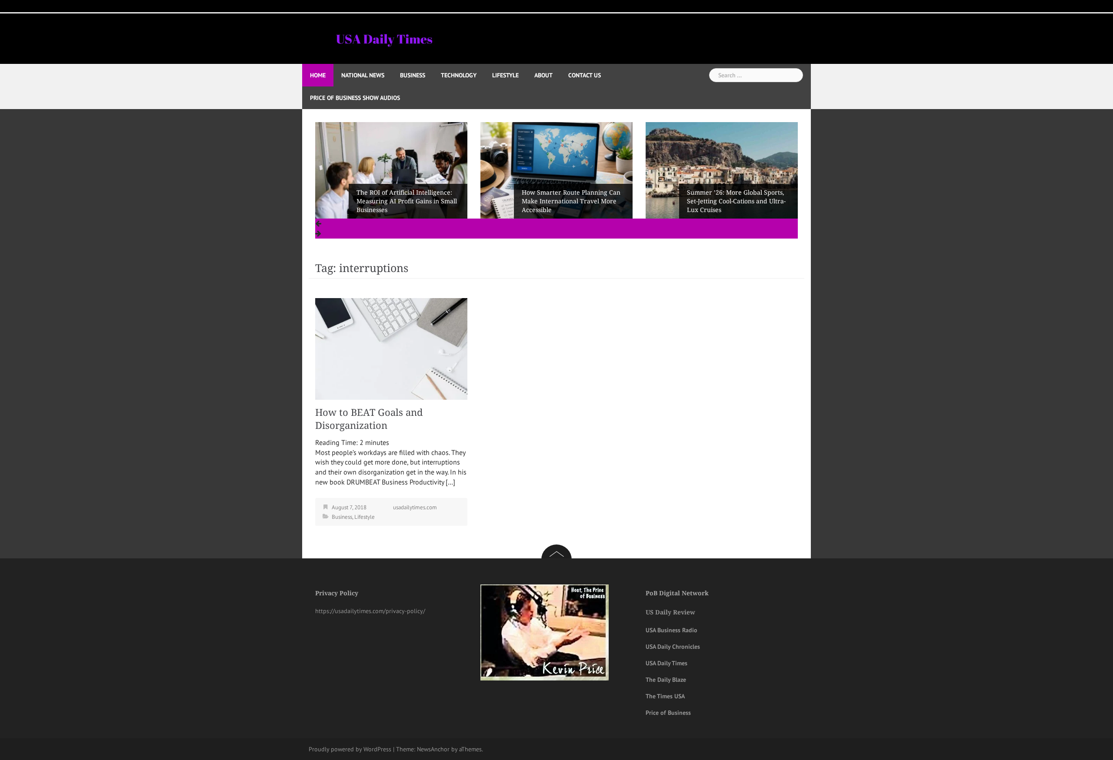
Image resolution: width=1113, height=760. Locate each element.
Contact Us (584, 75)
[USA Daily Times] (383, 37)
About (543, 75)
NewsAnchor (433, 749)
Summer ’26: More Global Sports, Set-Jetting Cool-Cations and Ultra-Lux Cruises (571, 201)
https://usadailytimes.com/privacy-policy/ (370, 611)
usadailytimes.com (415, 507)
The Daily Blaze (666, 680)
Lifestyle (505, 75)
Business (412, 75)
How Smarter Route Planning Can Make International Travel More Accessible (406, 201)
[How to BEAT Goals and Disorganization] (391, 348)
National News (362, 75)
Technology (459, 75)
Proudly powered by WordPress (350, 749)
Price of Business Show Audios (355, 98)
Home (318, 75)
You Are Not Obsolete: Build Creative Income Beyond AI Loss (734, 205)
